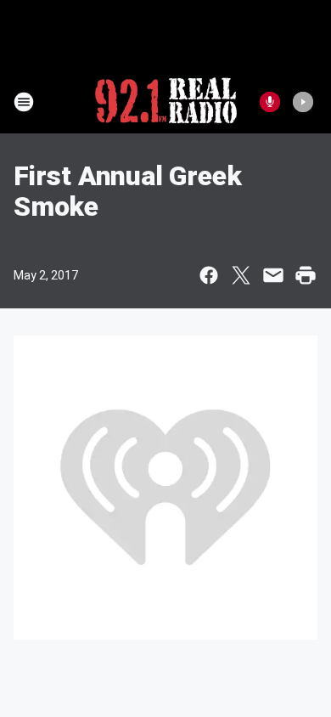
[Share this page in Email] (273, 275)
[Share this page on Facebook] (209, 275)
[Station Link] (166, 102)
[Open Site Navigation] (24, 102)
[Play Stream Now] (303, 102)
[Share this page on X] (241, 275)
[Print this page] (305, 275)
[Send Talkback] (270, 102)
